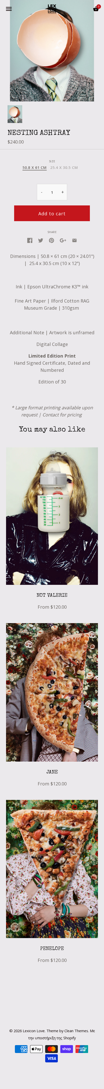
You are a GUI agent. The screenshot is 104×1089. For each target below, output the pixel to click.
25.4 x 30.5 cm (64, 167)
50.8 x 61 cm (34, 167)
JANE (52, 772)
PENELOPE (52, 949)
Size (52, 161)
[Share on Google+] (63, 239)
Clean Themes (76, 1030)
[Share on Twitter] (40, 239)
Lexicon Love (34, 1030)
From (52, 607)
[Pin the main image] (51, 239)
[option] (15, 114)
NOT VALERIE (52, 595)
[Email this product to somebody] (74, 239)
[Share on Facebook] (29, 239)
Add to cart (52, 213)
